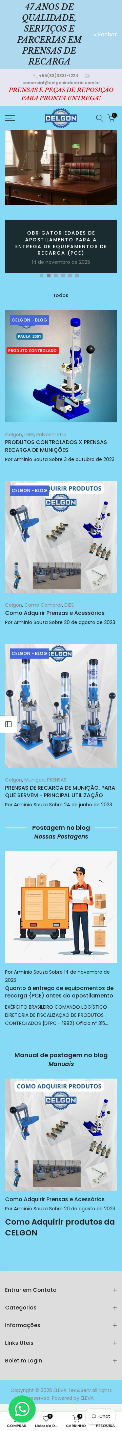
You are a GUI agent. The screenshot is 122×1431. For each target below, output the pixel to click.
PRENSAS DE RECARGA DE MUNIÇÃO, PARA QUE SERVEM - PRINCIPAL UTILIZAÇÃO (60, 791)
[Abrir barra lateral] (8, 724)
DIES (103, 229)
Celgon (89, 229)
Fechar (107, 34)
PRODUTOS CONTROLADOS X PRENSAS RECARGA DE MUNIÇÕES (56, 446)
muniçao (34, 779)
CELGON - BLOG (29, 320)
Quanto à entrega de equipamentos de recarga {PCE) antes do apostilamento (59, 991)
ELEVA (87, 1398)
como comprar (43, 605)
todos (61, 295)
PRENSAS (56, 779)
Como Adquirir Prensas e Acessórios (55, 613)
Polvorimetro (51, 434)
